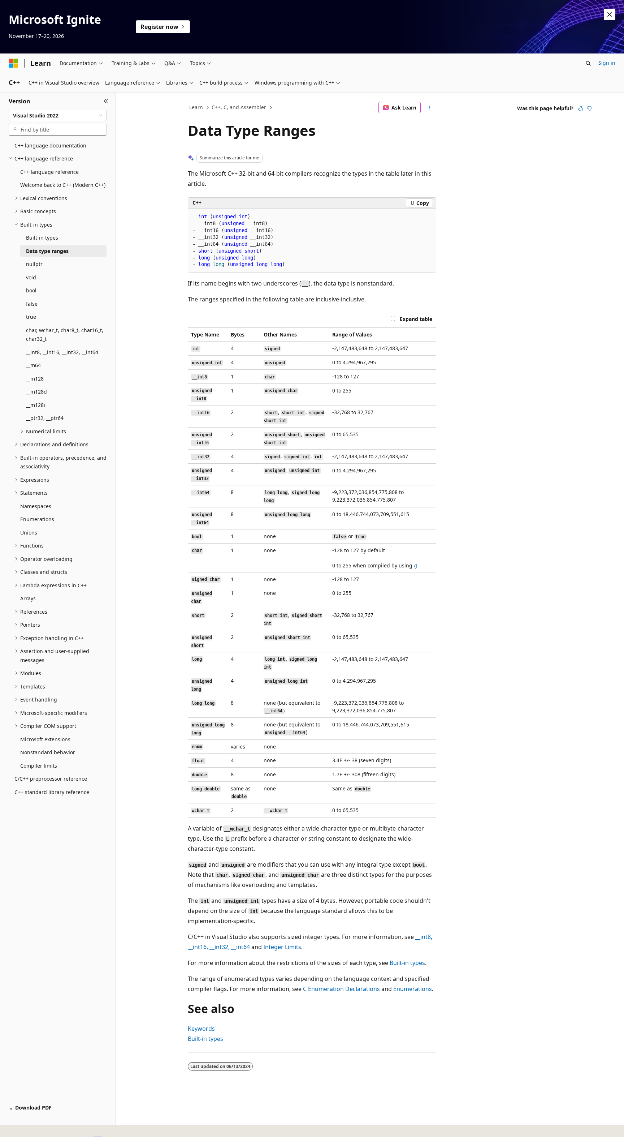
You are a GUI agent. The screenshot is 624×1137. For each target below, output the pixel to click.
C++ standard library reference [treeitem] (51, 792)
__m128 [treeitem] (35, 378)
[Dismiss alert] (609, 14)
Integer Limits (282, 947)
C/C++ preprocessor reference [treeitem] (50, 778)
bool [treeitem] (31, 290)
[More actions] (430, 107)
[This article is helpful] (580, 108)
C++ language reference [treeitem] (49, 171)
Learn (196, 107)
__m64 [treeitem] (33, 365)
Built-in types (407, 963)
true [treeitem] (31, 316)
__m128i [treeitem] (35, 405)
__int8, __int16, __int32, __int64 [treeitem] (62, 352)
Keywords (201, 1029)
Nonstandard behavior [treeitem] (47, 752)
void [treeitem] (31, 277)
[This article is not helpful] (589, 108)
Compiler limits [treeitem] (38, 765)
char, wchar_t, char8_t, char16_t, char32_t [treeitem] (64, 335)
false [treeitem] (32, 303)
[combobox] (58, 115)
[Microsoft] (13, 63)
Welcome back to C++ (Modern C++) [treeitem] (62, 184)
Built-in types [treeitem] (42, 237)
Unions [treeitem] (28, 532)
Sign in (606, 62)
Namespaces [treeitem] (35, 506)
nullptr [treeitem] (34, 264)
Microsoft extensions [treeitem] (45, 739)
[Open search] (588, 63)
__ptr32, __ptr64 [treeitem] (45, 418)
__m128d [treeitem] (36, 391)
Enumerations (412, 989)
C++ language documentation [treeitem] (50, 145)
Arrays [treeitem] (28, 598)
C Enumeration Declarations (341, 989)
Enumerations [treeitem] (37, 519)
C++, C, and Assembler (239, 107)
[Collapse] (106, 101)
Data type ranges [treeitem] (47, 251)
